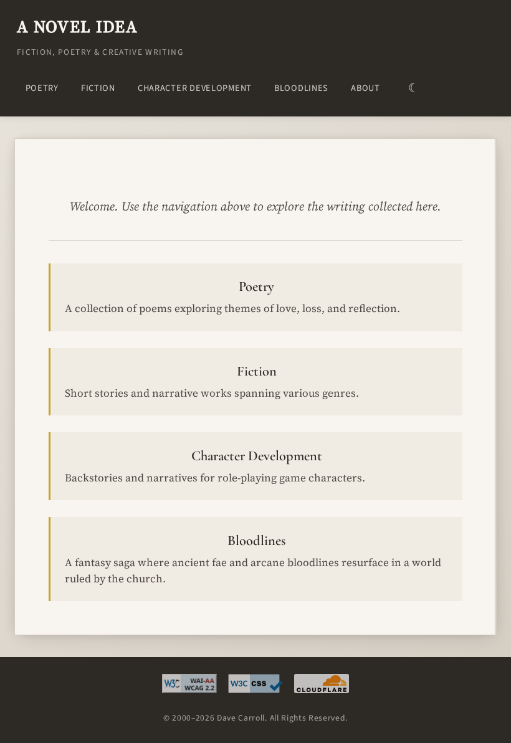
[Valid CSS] (255, 686)
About (365, 88)
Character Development (195, 88)
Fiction (98, 88)
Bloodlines (301, 88)
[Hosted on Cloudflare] (321, 686)
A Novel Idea (77, 26)
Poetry (42, 88)
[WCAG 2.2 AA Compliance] (189, 686)
